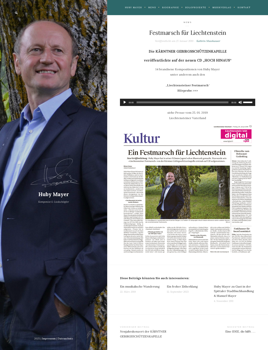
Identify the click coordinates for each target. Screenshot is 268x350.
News (188, 22)
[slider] (248, 102)
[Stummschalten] (240, 102)
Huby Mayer (53, 194)
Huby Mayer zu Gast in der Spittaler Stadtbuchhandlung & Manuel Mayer (234, 291)
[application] (187, 102)
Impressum (49, 338)
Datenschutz (65, 338)
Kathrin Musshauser (208, 41)
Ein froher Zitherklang (182, 286)
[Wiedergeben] (125, 102)
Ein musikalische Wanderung (140, 286)
